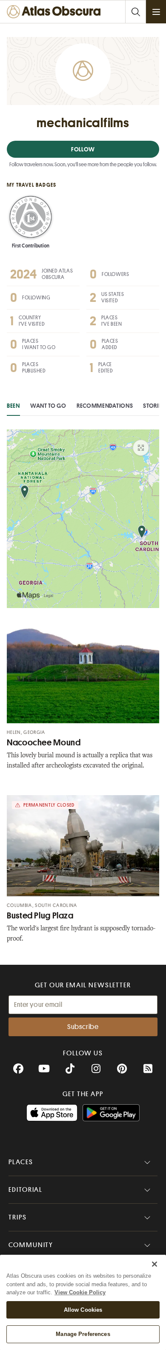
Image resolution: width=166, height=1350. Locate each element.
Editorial (26, 1189)
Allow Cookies (83, 1310)
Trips (18, 1217)
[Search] (135, 11)
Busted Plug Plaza (40, 915)
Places (21, 1162)
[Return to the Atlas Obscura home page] (56, 11)
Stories (154, 406)
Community (31, 1245)
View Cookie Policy (80, 1292)
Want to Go (48, 406)
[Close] (154, 1264)
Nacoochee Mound (43, 742)
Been (13, 406)
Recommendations (105, 406)
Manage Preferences (83, 1334)
